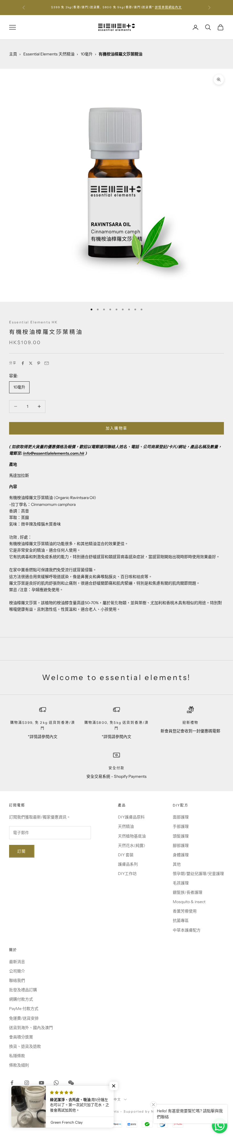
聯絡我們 (17, 980)
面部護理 (181, 817)
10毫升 (87, 54)
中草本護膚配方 (187, 930)
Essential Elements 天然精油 (48, 54)
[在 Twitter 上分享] (30, 363)
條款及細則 (19, 1065)
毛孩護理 (181, 883)
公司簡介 (17, 971)
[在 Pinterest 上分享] (38, 363)
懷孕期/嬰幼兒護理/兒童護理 (198, 873)
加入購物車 (117, 428)
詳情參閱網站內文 (168, 7)
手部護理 (181, 826)
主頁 (13, 54)
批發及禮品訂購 (23, 989)
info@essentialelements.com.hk (53, 453)
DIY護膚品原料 (131, 817)
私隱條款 (17, 1055)
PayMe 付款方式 (23, 1008)
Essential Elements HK (33, 322)
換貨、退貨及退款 (25, 1046)
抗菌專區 (181, 920)
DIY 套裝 (126, 854)
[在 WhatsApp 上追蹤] (56, 1083)
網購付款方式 (21, 999)
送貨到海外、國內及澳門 (31, 1027)
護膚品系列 (128, 864)
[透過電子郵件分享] (46, 363)
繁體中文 (113, 1099)
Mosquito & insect (189, 901)
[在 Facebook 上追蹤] (12, 1083)
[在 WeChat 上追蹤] (71, 1083)
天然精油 (126, 826)
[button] (113, 1086)
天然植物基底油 (132, 836)
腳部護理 (181, 845)
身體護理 (181, 854)
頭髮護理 (181, 836)
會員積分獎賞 (21, 1037)
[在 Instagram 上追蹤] (27, 1083)
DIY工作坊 (127, 873)
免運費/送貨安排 (24, 1018)
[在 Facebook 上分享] (22, 363)
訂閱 (21, 851)
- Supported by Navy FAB (145, 1111)
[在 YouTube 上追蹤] (41, 1083)
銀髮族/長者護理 (187, 892)
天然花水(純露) (131, 845)
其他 (177, 864)
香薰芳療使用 (185, 911)
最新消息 (17, 961)
